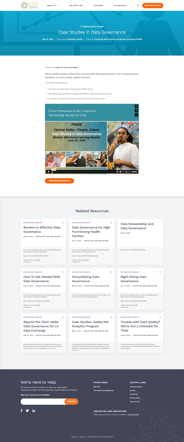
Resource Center (153, 5)
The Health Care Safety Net (103, 390)
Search (138, 5)
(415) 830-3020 (133, 415)
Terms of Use (134, 402)
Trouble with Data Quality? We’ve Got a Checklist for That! (140, 326)
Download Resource (59, 180)
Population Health (75, 39)
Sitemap (82, 437)
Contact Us (134, 394)
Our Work (98, 5)
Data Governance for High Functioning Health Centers (91, 232)
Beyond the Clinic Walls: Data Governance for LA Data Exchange (41, 326)
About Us (51, 5)
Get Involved (120, 5)
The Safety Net (76, 5)
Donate (132, 390)
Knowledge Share (93, 26)
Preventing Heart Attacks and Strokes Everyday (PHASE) (118, 39)
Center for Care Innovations (66, 67)
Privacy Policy (135, 398)
